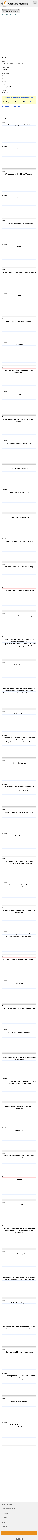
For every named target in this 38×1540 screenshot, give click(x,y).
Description (6, 67)
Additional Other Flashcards (12, 106)
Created (4, 90)
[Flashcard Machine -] (14, 4)
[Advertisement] (19, 36)
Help (3, 1522)
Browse (5, 1513)
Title (3, 61)
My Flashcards (7, 1504)
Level (3, 85)
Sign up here (28, 102)
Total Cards (5, 73)
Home (3, 9)
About (4, 1518)
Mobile (4, 1527)
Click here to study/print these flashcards (18, 97)
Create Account (19, 1533)
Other (17, 9)
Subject (4, 79)
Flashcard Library (9, 1509)
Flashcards (11, 9)
